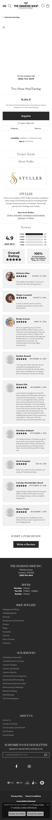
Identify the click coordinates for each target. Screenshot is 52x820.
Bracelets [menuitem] (7, 632)
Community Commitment (14, 727)
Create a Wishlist (10, 724)
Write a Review (26, 544)
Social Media (8, 735)
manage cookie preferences (25, 807)
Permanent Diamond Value (14, 683)
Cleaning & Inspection (12, 657)
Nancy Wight (22, 509)
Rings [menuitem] (5, 628)
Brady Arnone (23, 319)
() (45, 234)
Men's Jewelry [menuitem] (9, 639)
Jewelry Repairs (9, 672)
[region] (26, 49)
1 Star (22, 245)
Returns (38, 128)
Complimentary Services (13, 661)
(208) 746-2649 (26, 78)
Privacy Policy (17, 796)
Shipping (14, 128)
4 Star (22, 237)
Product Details (26, 154)
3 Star (22, 239)
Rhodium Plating (10, 691)
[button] (9, 6)
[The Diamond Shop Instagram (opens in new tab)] (35, 766)
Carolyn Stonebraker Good (29, 483)
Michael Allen (23, 273)
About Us (7, 720)
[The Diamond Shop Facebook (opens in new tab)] (22, 766)
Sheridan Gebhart (25, 430)
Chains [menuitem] (6, 624)
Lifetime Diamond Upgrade (15, 676)
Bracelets (18, 215)
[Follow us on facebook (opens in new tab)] (16, 766)
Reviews (26, 227)
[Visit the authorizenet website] (42, 783)
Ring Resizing (8, 695)
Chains (10, 215)
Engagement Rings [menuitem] (11, 609)
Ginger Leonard (24, 295)
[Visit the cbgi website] (27, 783)
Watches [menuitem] (6, 643)
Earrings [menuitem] (6, 617)
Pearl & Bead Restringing (13, 680)
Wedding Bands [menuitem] (10, 613)
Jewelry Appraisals (11, 668)
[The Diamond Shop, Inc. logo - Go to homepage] (26, 6)
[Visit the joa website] (34, 783)
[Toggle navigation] (4, 6)
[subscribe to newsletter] (45, 754)
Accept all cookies (35, 814)
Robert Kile (21, 384)
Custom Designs (10, 665)
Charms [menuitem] (6, 635)
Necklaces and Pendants (34, 215)
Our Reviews (8, 731)
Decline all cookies (17, 814)
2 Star (22, 242)
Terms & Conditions (33, 796)
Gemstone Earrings (12, 17)
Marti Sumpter (23, 461)
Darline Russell (23, 356)
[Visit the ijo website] (20, 783)
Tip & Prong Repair (11, 698)
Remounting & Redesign (13, 687)
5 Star (22, 234)
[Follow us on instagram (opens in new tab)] (29, 766)
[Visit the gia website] (10, 783)
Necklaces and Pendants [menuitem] (13, 621)
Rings (31, 218)
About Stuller (26, 161)
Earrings (21, 218)
